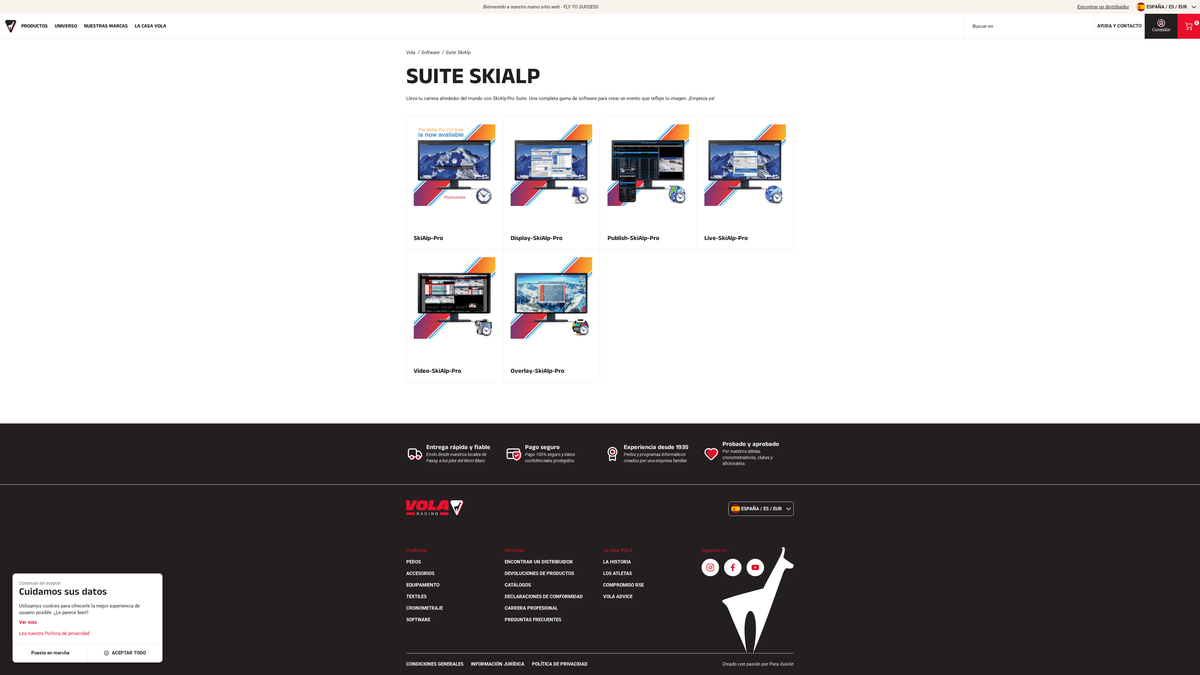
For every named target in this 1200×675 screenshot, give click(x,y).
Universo (66, 26)
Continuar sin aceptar (40, 583)
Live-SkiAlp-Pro (726, 238)
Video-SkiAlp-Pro (437, 371)
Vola (410, 52)
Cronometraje (424, 608)
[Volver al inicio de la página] (1187, 667)
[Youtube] (755, 567)
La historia (617, 562)
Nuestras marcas (106, 26)
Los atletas (617, 573)
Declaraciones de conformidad (544, 596)
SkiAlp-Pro (428, 238)
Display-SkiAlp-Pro (536, 238)
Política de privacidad (560, 664)
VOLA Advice (617, 596)
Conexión (1161, 29)
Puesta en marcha (50, 653)
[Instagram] (710, 567)
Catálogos (518, 585)
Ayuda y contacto (1119, 26)
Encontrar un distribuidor (1103, 7)
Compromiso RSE (623, 585)
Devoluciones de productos (539, 573)
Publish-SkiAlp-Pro (633, 238)
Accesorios (420, 573)
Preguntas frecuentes (533, 619)
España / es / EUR (1167, 7)
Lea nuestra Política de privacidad (54, 633)
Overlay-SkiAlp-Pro (537, 371)
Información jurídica (497, 664)
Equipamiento (422, 585)
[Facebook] (733, 567)
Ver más (28, 622)
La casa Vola (150, 26)
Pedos (413, 562)
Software (430, 52)
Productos (34, 26)
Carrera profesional (531, 608)
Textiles (416, 596)
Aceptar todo (129, 653)
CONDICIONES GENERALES (434, 664)
